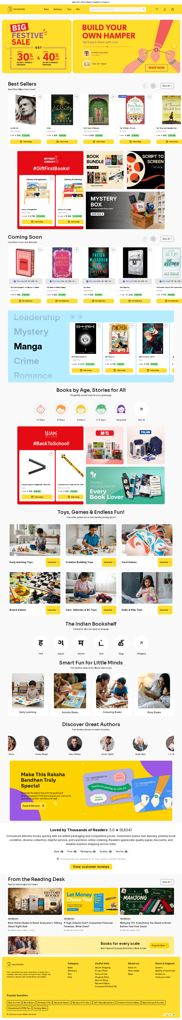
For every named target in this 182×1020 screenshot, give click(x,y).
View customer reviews (91, 866)
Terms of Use (101, 974)
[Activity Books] (70, 690)
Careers (159, 968)
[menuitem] (46, 9)
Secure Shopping (103, 968)
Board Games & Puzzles (153, 1003)
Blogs (130, 974)
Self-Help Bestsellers (104, 1003)
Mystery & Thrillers (82, 1003)
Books (46, 9)
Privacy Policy (101, 971)
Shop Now (51, 562)
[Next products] (153, 86)
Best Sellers (29, 1003)
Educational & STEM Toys (19, 1008)
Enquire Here (158, 945)
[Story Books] (154, 690)
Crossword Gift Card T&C (106, 986)
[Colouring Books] (112, 690)
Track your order (162, 977)
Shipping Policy (102, 977)
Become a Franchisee (165, 971)
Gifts (78, 9)
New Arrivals (14, 1003)
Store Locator (134, 971)
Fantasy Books (40, 1008)
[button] (157, 9)
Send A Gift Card (31, 806)
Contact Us (160, 974)
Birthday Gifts (44, 1003)
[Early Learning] (28, 690)
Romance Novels (61, 1003)
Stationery (58, 9)
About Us (132, 968)
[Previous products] (145, 86)
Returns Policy (101, 980)
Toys (69, 9)
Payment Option (102, 983)
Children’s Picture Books (128, 1003)
